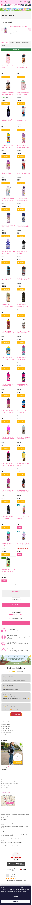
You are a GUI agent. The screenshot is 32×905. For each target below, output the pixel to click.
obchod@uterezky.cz (8, 779)
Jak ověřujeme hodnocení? (7, 730)
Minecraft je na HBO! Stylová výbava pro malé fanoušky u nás (14, 826)
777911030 (5, 787)
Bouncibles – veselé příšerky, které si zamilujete (11, 842)
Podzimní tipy (4, 819)
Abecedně (3, 45)
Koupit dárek (16, 604)
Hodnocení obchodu (16, 668)
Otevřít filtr (16, 49)
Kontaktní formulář (16, 623)
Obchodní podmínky (5, 724)
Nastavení (15, 896)
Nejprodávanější (25, 42)
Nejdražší (18, 42)
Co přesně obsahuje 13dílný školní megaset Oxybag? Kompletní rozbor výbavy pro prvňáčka (15, 815)
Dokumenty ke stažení (6, 734)
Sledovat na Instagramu (13, 767)
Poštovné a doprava (5, 726)
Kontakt (2, 736)
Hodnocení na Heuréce (6, 732)
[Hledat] (20, 1)
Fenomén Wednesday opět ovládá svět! (9, 846)
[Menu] (28, 1)
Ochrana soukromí (5, 728)
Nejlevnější (12, 42)
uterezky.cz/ (6, 785)
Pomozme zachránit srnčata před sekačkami (11, 839)
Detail (19, 527)
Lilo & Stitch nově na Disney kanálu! (8, 823)
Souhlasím (15, 901)
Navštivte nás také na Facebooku (10, 783)
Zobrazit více (16, 714)
